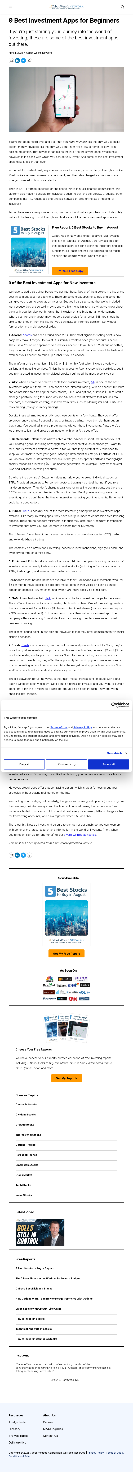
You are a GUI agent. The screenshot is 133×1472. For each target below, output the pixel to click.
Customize (64, 764)
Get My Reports (66, 1078)
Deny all (24, 764)
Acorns (27, 335)
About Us (49, 1415)
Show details (114, 753)
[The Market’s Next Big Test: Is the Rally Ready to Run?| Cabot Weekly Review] (40, 1232)
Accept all (109, 764)
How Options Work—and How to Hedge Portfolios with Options (54, 1298)
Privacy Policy (96, 1452)
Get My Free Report (66, 953)
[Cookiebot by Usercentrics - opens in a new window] (114, 705)
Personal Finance (26, 1154)
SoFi (48, 598)
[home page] (66, 7)
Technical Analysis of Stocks (34, 1328)
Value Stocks (24, 1195)
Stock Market (24, 1174)
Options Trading (26, 1144)
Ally (93, 382)
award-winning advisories (80, 834)
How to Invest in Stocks (30, 1318)
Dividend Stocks (26, 1114)
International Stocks (28, 1134)
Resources (16, 1415)
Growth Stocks (25, 1124)
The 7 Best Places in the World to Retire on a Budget (48, 1278)
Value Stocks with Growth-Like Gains (38, 1308)
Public (25, 511)
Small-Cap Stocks (27, 1164)
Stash (25, 645)
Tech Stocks (23, 1185)
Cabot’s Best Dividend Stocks (34, 1288)
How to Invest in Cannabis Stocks (36, 1338)
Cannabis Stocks (26, 1104)
